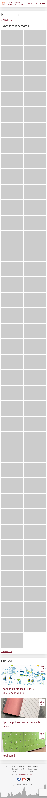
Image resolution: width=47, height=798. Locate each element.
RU (32, 3)
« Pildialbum (6, 20)
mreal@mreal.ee (25, 774)
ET (29, 3)
